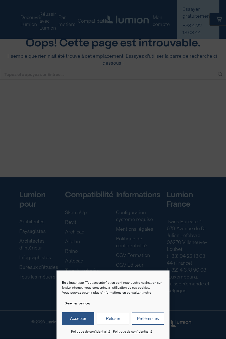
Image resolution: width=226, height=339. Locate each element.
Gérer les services (77, 303)
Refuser (113, 318)
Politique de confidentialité (90, 331)
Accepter (78, 318)
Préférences (148, 318)
